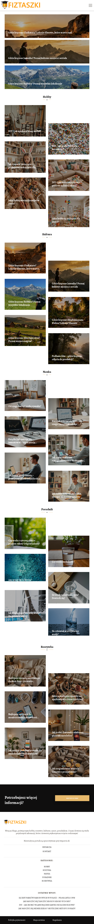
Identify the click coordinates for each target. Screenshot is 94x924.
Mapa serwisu (39, 920)
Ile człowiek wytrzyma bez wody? (65, 633)
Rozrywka (47, 647)
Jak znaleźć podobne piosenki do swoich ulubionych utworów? (25, 752)
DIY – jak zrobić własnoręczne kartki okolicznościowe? (47, 905)
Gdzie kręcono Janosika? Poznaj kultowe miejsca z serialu (37, 58)
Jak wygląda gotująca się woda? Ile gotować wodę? (24, 614)
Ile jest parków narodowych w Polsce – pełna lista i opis (47, 897)
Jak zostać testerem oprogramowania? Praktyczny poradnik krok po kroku (67, 459)
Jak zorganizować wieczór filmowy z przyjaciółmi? (65, 770)
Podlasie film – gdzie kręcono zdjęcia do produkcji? (67, 358)
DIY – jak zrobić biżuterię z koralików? (65, 148)
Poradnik (47, 509)
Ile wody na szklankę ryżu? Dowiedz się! (65, 596)
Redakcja (46, 847)
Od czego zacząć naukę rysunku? (24, 406)
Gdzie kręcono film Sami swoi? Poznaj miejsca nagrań (24, 339)
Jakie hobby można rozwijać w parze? (23, 202)
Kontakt (47, 851)
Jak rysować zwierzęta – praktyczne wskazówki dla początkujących (21, 166)
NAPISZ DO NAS (72, 798)
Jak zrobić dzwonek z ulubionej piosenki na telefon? (67, 734)
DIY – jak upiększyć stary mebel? (24, 131)
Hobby (47, 97)
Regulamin (57, 920)
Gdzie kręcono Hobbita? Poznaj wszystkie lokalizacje (35, 83)
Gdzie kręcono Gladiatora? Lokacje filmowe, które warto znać (40, 32)
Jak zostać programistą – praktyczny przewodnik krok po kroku (24, 477)
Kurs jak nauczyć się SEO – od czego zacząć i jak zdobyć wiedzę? (67, 423)
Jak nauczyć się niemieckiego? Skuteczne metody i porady (46, 908)
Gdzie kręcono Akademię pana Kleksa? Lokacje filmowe (67, 321)
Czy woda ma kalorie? (63, 561)
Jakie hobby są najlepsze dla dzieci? (66, 220)
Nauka (47, 372)
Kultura (47, 234)
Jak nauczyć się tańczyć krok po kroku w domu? (47, 901)
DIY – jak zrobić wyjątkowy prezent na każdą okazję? (65, 184)
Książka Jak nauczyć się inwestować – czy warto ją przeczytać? (21, 441)
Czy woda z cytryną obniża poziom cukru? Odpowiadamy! (24, 542)
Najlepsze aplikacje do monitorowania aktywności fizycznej (22, 716)
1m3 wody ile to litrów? (20, 580)
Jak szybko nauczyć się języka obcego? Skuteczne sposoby (66, 495)
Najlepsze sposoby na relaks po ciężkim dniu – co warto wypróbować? (24, 679)
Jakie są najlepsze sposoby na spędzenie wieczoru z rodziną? (67, 698)
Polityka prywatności (16, 920)
